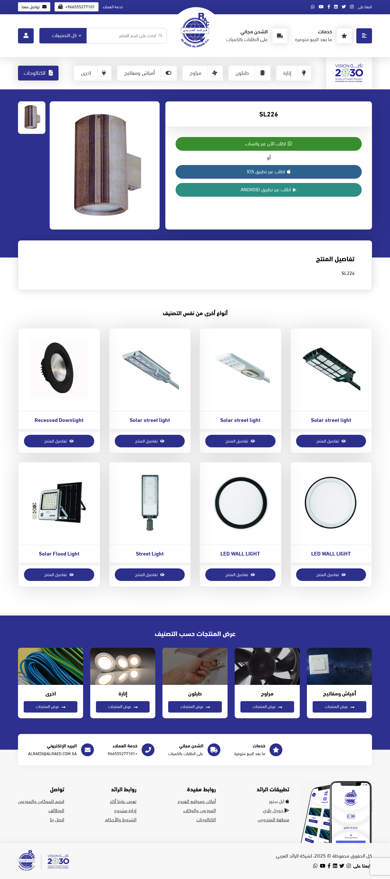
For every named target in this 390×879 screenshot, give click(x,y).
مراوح (195, 73)
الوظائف (56, 811)
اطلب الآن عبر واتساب (266, 144)
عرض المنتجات (337, 706)
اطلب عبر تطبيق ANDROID (266, 190)
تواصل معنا (31, 6)
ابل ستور (277, 801)
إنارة (287, 73)
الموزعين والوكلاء (199, 811)
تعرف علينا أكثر (123, 801)
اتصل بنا (57, 820)
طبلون (242, 73)
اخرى (86, 73)
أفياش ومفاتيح (139, 73)
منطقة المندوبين (273, 820)
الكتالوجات (35, 73)
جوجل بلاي (273, 811)
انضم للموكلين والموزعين (41, 801)
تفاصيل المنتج (328, 441)
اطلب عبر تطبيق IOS (266, 172)
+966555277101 (79, 6)
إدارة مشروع (125, 811)
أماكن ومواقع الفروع (197, 801)
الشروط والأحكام (120, 820)
